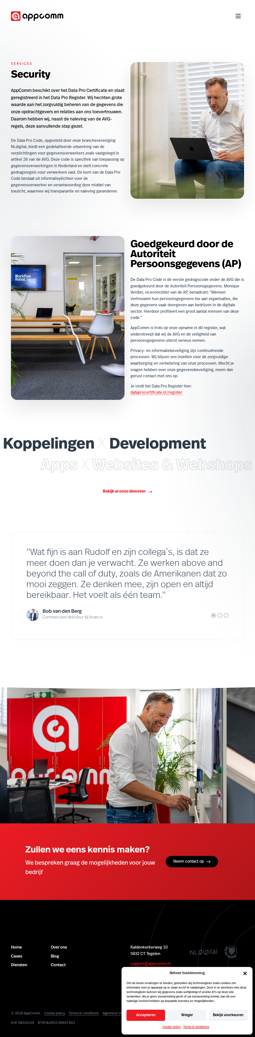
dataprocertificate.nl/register (156, 393)
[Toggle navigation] (238, 16)
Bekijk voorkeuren (228, 1015)
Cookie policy (172, 1027)
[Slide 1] (213, 615)
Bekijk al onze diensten (124, 492)
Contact (58, 965)
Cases (16, 956)
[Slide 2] (219, 615)
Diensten (19, 965)
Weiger (187, 1015)
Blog (55, 956)
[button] (245, 973)
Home (16, 948)
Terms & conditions (196, 1027)
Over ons (59, 948)
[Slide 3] (226, 615)
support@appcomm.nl (150, 964)
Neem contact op (188, 862)
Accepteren (146, 1015)
